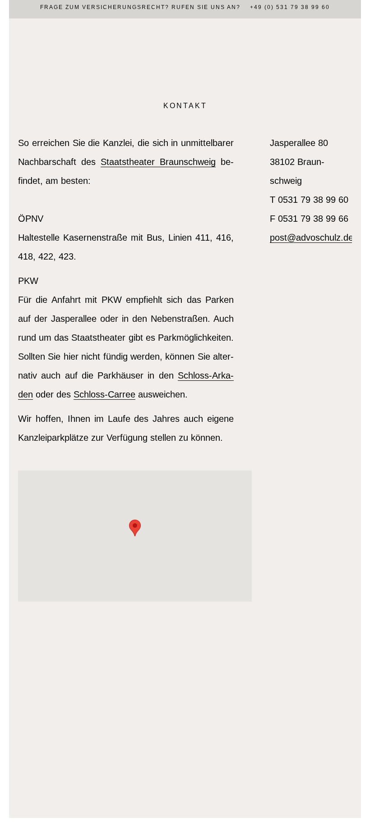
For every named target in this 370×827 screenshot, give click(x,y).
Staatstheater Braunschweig (158, 162)
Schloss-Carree (104, 394)
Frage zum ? (104, 7)
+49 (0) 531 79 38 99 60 (290, 7)
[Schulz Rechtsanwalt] (185, 54)
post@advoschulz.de (311, 237)
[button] (134, 528)
